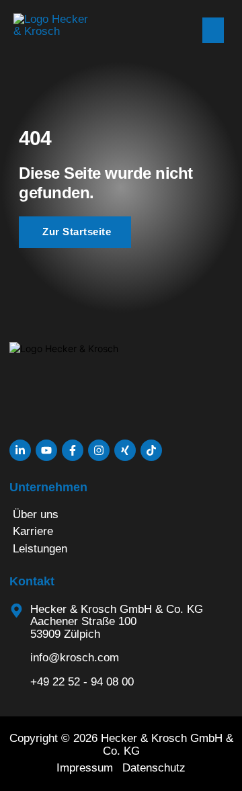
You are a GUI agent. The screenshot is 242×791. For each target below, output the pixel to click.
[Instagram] (99, 450)
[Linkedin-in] (20, 450)
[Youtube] (46, 450)
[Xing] (125, 450)
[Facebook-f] (72, 450)
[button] (213, 30)
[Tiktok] (151, 450)
